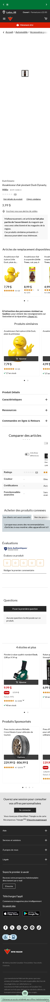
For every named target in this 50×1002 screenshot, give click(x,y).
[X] (12, 927)
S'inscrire (9, 886)
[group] (8, 692)
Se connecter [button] (25, 810)
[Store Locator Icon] (4, 12)
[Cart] (46, 19)
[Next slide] (46, 4)
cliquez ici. (32, 316)
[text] (12, 290)
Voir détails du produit (12, 199)
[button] (24, 300)
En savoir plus (9, 906)
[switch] (28, 454)
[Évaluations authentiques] (16, 549)
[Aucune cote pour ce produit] (8, 194)
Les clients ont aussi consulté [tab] (16, 517)
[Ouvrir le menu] (4, 19)
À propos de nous (10, 850)
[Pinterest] (32, 927)
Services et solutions (12, 840)
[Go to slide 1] (25, 73)
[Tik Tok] (39, 927)
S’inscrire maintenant (37, 820)
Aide (5, 830)
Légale (6, 859)
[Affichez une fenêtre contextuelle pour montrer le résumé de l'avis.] (38, 291)
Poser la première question (25, 608)
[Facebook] (5, 927)
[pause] (7, 4)
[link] (10, 194)
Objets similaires (33, 199)
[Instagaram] (19, 927)
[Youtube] (25, 927)
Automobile (21, 32)
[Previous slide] (3, 4)
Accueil (9, 32)
